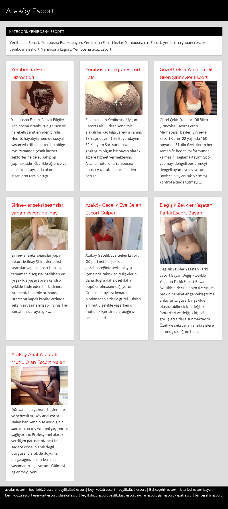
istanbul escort (68, 495)
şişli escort (166, 495)
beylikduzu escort (18, 495)
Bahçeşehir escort (162, 489)
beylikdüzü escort (42, 489)
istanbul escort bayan (196, 489)
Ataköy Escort (30, 10)
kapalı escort (184, 495)
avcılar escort (15, 489)
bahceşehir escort (208, 495)
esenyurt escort (45, 495)
